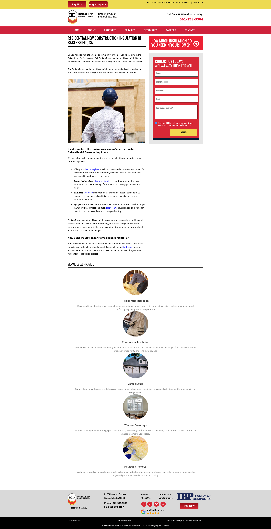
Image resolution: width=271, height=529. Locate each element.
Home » (144, 494)
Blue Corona (164, 525)
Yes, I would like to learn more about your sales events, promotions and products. (175, 124)
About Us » (146, 498)
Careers (171, 30)
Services (130, 30)
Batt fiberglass (92, 169)
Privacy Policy (124, 520)
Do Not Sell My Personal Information (184, 520)
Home (76, 30)
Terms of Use (75, 520)
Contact (189, 30)
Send (183, 132)
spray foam (111, 207)
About (92, 30)
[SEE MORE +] (135, 282)
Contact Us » (165, 494)
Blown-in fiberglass (103, 181)
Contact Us (198, 2)
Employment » (166, 498)
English (93, 4)
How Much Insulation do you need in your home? (171, 43)
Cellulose (88, 192)
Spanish (103, 4)
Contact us (127, 247)
